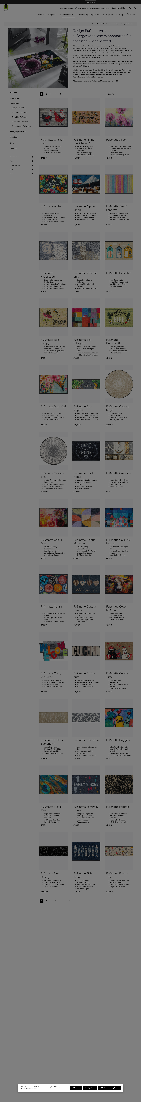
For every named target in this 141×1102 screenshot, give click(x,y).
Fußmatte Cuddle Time (117, 675)
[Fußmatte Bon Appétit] (86, 384)
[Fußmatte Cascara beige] (119, 384)
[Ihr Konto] (135, 8)
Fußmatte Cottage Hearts (85, 608)
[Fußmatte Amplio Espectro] (119, 184)
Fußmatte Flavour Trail (117, 875)
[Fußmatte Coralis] (53, 584)
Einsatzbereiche (15, 157)
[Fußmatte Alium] (119, 117)
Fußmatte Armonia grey (85, 275)
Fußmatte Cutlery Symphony (52, 742)
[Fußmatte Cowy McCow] (119, 584)
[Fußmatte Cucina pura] (86, 651)
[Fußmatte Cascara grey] (53, 451)
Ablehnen (75, 1088)
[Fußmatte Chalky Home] (86, 451)
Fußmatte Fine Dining (50, 875)
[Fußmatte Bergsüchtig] (119, 317)
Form (11, 161)
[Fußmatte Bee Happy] (53, 317)
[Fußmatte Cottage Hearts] (86, 584)
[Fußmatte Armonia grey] (86, 251)
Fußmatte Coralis (51, 607)
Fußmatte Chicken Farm (52, 141)
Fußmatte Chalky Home (84, 475)
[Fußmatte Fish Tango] (86, 851)
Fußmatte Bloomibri (53, 406)
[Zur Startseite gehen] (6, 8)
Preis (11, 174)
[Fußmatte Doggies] (119, 718)
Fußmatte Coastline (118, 473)
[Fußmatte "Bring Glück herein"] (86, 117)
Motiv (11, 169)
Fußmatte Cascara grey (52, 475)
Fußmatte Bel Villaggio (82, 341)
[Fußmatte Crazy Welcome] (53, 651)
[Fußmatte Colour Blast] (53, 518)
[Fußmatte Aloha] (53, 184)
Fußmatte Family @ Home (85, 808)
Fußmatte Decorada (86, 740)
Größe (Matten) (15, 165)
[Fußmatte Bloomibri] (53, 384)
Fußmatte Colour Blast (51, 541)
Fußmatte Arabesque (48, 275)
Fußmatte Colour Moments (84, 541)
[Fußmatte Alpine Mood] (86, 184)
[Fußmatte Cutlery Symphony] (53, 718)
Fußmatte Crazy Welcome (51, 675)
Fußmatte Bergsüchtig (113, 341)
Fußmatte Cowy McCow (116, 608)
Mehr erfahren (91, 2)
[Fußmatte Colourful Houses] (119, 518)
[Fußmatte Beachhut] (119, 251)
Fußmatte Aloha (51, 206)
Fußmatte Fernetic (117, 807)
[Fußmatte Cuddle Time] (119, 651)
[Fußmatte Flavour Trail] (119, 851)
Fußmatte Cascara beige (117, 408)
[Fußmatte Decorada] (86, 718)
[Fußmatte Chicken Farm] (53, 117)
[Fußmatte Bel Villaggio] (86, 317)
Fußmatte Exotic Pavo (51, 808)
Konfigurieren (90, 1088)
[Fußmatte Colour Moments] (86, 518)
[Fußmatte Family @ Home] (86, 784)
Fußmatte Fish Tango (82, 875)
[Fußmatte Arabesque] (53, 251)
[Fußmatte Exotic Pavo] (53, 784)
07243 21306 (81, 8)
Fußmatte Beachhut (118, 273)
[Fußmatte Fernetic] (119, 784)
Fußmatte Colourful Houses (118, 541)
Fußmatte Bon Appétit (82, 408)
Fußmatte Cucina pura (84, 675)
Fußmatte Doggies (118, 740)
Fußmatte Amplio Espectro (117, 208)
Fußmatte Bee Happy (50, 341)
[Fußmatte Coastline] (119, 451)
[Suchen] (130, 8)
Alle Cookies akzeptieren (109, 1088)
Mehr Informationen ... (32, 1089)
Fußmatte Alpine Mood (84, 208)
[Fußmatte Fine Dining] (53, 851)
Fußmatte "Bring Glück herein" (83, 141)
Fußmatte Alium (116, 140)
